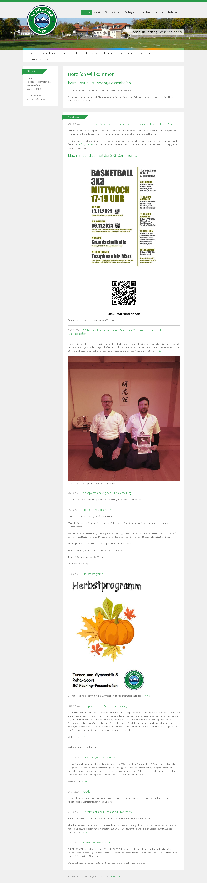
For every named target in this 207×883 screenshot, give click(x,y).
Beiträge (129, 12)
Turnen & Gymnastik (39, 59)
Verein (97, 12)
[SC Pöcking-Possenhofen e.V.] (42, 35)
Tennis (130, 53)
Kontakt (159, 12)
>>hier (159, 350)
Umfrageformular (86, 144)
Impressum (115, 876)
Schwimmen (108, 53)
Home (86, 12)
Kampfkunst (49, 53)
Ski (121, 53)
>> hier (147, 695)
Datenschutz (175, 12)
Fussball (32, 53)
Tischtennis (145, 53)
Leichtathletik (79, 53)
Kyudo (63, 53)
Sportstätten (112, 12)
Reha (94, 53)
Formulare (144, 12)
